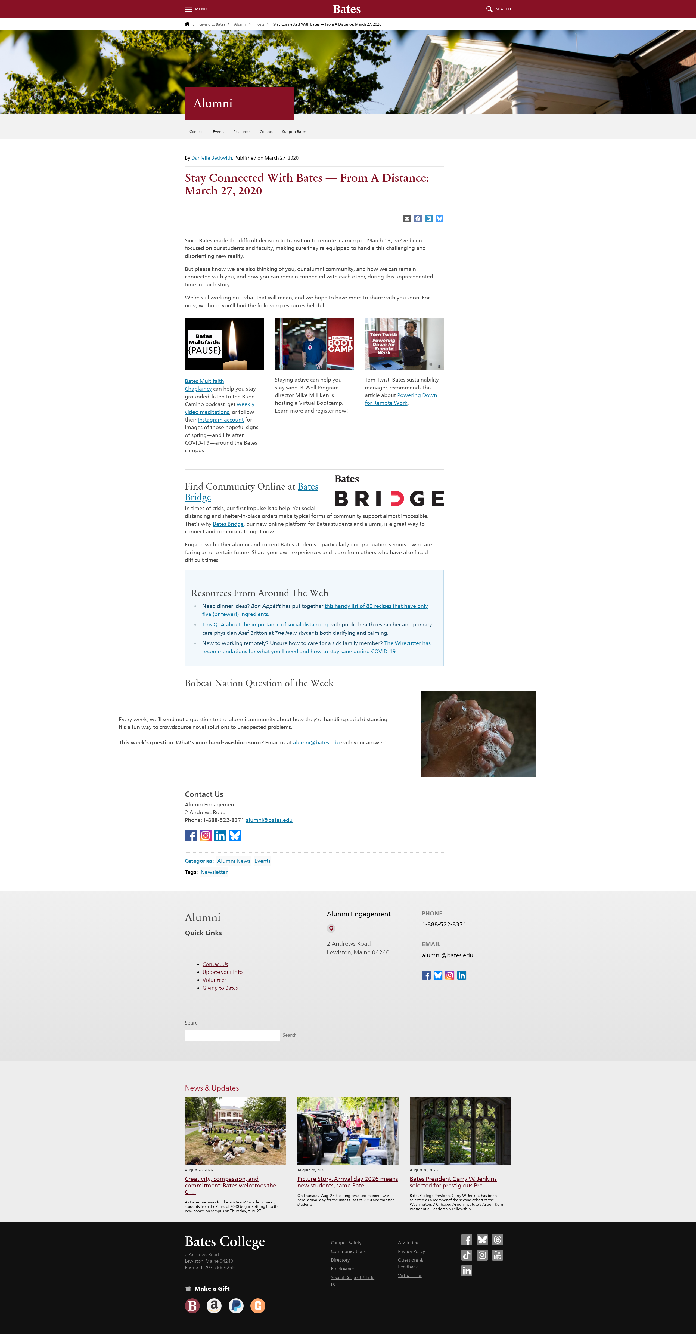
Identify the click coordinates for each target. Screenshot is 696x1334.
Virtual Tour (410, 1275)
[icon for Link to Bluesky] (235, 835)
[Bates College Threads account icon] (497, 1239)
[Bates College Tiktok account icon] (466, 1255)
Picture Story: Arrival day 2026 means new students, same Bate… (347, 1182)
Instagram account (221, 419)
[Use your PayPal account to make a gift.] (236, 1305)
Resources (241, 131)
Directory (340, 1260)
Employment (344, 1268)
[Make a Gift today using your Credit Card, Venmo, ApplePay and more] (192, 1305)
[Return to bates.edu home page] (190, 24)
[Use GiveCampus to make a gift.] (257, 1305)
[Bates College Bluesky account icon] (482, 1239)
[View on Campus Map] (331, 928)
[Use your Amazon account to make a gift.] (214, 1305)
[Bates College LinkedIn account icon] (466, 1270)
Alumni (240, 24)
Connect (196, 131)
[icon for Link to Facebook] (191, 835)
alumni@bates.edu (316, 742)
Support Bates (294, 131)
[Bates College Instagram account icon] (482, 1255)
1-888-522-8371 (444, 924)
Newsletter (214, 872)
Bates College (225, 1241)
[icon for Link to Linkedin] (220, 835)
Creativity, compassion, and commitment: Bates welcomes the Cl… (230, 1185)
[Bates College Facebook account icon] (466, 1239)
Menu (201, 9)
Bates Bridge (228, 524)
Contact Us (215, 964)
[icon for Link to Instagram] (206, 835)
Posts (259, 24)
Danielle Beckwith (211, 158)
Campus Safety (346, 1242)
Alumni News (233, 861)
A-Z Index (408, 1242)
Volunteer (214, 980)
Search (503, 9)
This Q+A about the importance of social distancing (265, 624)
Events (218, 131)
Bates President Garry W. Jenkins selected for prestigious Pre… (453, 1182)
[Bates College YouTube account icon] (497, 1255)
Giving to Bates (212, 24)
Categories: (199, 861)
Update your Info (223, 972)
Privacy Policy (411, 1251)
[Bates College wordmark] (347, 9)
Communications (348, 1251)
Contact (266, 131)
